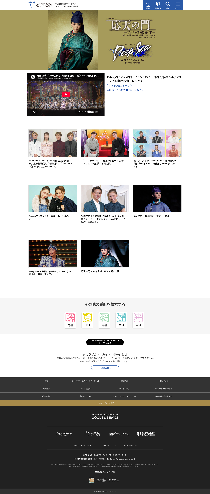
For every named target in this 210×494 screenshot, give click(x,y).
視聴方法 (105, 368)
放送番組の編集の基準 (163, 389)
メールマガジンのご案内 (105, 403)
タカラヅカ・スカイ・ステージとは (85, 381)
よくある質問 (85, 389)
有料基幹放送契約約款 (163, 396)
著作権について (85, 396)
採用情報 (106, 445)
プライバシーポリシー (129, 445)
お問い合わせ (164, 381)
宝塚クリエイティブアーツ (82, 445)
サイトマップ (124, 389)
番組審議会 (46, 396)
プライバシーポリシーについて (124, 396)
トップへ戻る (105, 342)
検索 (46, 381)
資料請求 (46, 389)
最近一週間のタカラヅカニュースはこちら (125, 90)
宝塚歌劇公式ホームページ (104, 472)
